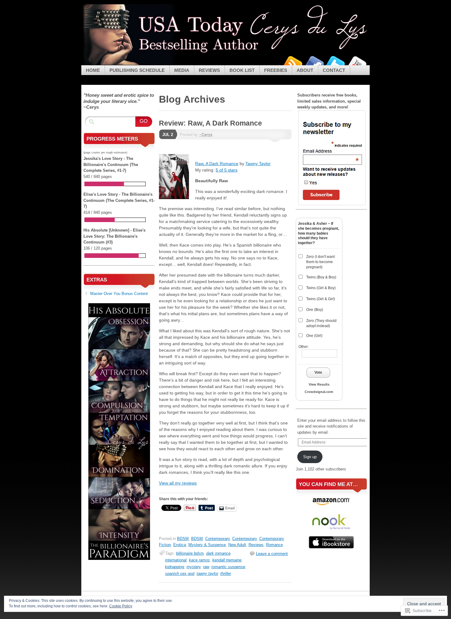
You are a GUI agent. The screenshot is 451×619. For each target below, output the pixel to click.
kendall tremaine (226, 560)
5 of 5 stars (226, 170)
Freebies (275, 70)
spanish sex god (179, 573)
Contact (334, 70)
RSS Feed (292, 63)
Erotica (179, 544)
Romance (274, 544)
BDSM (183, 538)
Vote (318, 372)
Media (181, 70)
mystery (194, 566)
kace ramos (199, 560)
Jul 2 (167, 134)
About (305, 70)
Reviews (209, 70)
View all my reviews (178, 483)
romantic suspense (228, 566)
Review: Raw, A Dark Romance (210, 123)
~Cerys (205, 134)
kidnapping (174, 566)
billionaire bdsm (190, 553)
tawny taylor (207, 573)
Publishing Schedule (137, 70)
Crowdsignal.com (319, 392)
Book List (242, 70)
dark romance (218, 553)
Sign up (310, 457)
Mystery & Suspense (207, 544)
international (176, 560)
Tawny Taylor (258, 163)
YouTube (357, 63)
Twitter (335, 63)
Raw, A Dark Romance (216, 163)
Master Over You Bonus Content (119, 293)
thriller (225, 573)
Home (93, 70)
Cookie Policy (120, 606)
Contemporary (217, 538)
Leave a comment (272, 553)
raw (206, 566)
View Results (319, 384)
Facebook (314, 63)
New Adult (237, 544)
